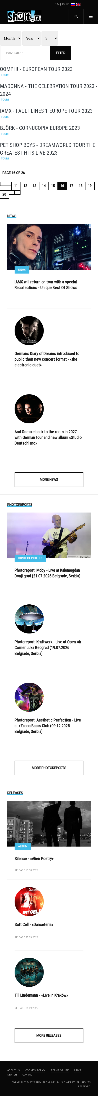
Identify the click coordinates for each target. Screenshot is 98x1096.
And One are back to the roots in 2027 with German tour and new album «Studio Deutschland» (48, 437)
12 (25, 186)
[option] (73, 4)
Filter (60, 53)
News (22, 269)
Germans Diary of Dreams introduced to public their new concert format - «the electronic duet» (47, 359)
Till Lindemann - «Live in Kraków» (41, 995)
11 (16, 186)
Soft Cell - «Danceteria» (34, 924)
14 (44, 186)
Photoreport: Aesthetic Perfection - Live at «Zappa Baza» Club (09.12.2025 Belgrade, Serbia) (48, 726)
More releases (49, 1035)
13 (34, 186)
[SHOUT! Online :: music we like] (24, 16)
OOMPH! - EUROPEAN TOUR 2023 (36, 69)
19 (90, 186)
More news (49, 479)
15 (53, 186)
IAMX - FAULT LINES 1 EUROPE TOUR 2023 (46, 111)
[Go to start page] (3, 184)
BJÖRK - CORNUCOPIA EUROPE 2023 (40, 128)
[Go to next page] (12, 192)
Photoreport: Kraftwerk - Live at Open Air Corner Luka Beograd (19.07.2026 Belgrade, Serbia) (48, 647)
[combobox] (76, 16)
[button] (90, 16)
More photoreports (49, 768)
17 (71, 186)
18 (81, 186)
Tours (5, 75)
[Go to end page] (17, 192)
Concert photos (30, 558)
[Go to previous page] (9, 184)
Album (23, 846)
